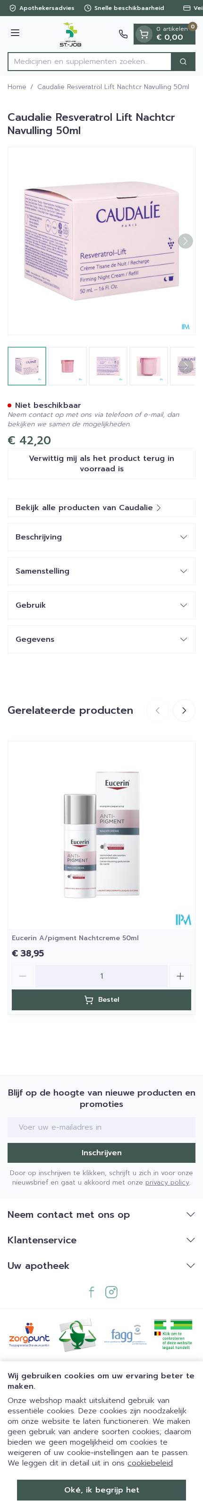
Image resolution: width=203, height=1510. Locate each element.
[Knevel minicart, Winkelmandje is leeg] (143, 34)
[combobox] (90, 61)
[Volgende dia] (184, 710)
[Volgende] (185, 241)
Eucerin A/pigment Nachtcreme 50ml (75, 938)
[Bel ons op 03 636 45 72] (123, 34)
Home (17, 87)
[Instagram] (111, 1292)
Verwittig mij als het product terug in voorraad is (101, 464)
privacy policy (167, 1182)
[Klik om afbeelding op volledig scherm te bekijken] (101, 241)
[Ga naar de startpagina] (70, 34)
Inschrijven (102, 1153)
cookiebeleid (150, 1463)
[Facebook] (92, 1292)
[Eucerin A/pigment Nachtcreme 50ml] (101, 835)
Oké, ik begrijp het (101, 1490)
